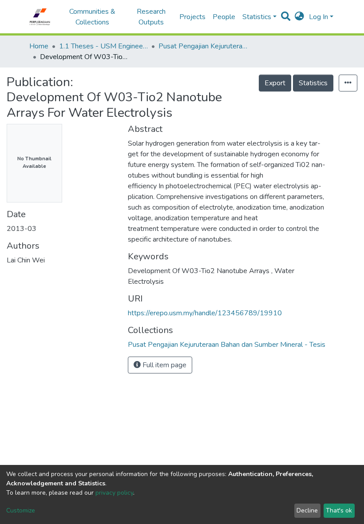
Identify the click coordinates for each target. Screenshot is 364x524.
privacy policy (114, 492)
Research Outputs (151, 17)
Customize (20, 510)
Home (38, 46)
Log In (318, 17)
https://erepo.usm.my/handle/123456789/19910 (205, 313)
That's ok (339, 510)
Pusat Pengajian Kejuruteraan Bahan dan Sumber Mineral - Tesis (202, 46)
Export (275, 83)
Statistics (313, 83)
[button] (299, 17)
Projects (192, 17)
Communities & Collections (92, 17)
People (224, 17)
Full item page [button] (163, 365)
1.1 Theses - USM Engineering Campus (103, 46)
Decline (307, 510)
